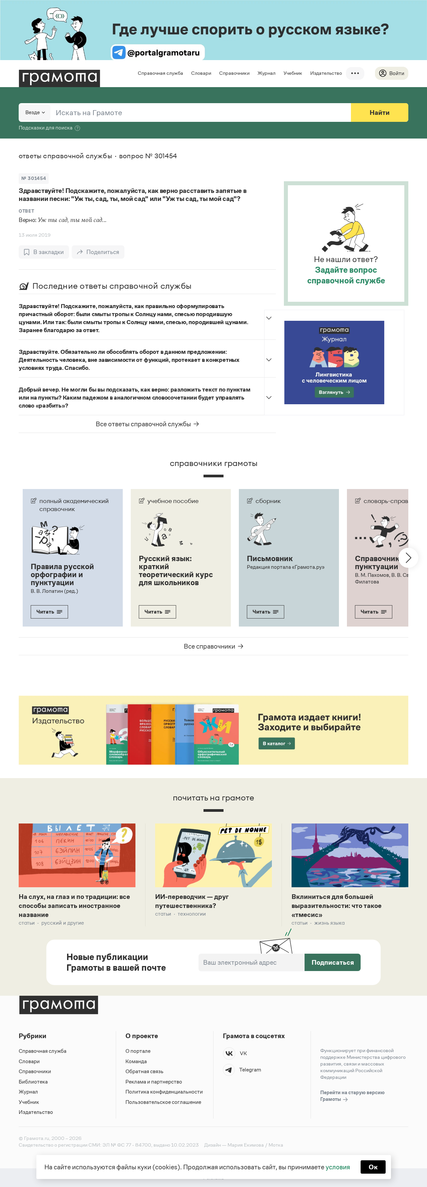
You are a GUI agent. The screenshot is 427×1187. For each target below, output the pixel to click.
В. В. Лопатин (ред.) (54, 591)
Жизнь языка (329, 923)
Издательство (326, 73)
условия (338, 1167)
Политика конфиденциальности (164, 1092)
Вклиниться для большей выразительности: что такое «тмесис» (337, 905)
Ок (373, 1167)
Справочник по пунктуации (382, 562)
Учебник (293, 73)
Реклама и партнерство (153, 1082)
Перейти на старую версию (352, 1096)
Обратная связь (144, 1071)
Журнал (267, 73)
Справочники (234, 73)
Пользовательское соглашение (163, 1102)
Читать (45, 612)
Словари (201, 73)
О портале (137, 1051)
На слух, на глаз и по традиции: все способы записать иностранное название (74, 905)
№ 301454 (33, 178)
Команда (136, 1061)
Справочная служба (160, 73)
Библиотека (33, 1082)
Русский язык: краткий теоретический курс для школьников (176, 570)
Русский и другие (62, 923)
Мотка (276, 1145)
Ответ (26, 211)
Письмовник (270, 558)
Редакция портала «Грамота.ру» (286, 567)
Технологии (192, 914)
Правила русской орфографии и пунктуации (62, 574)
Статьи (27, 923)
